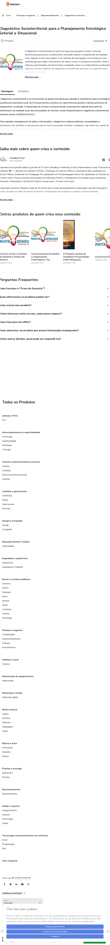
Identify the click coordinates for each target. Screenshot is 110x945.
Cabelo (5, 713)
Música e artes (9, 743)
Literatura (6, 609)
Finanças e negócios (12, 630)
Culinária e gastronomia (14, 491)
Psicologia (7, 617)
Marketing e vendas (12, 693)
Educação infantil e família (15, 541)
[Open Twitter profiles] (10, 884)
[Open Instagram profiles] (28, 884)
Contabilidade (8, 634)
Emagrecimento (9, 810)
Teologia (6, 449)
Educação (6, 592)
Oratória (6, 479)
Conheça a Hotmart (12, 893)
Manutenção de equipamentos (18, 676)
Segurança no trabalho (12, 567)
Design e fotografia (12, 520)
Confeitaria (7, 495)
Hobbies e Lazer (10, 659)
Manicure (6, 722)
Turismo (6, 664)
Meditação (7, 445)
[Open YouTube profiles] (22, 884)
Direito (5, 587)
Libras (5, 605)
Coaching (6, 470)
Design (5, 525)
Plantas (6, 777)
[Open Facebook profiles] (4, 884)
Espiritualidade (9, 441)
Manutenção (8, 680)
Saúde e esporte (11, 806)
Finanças (6, 643)
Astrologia (7, 436)
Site (4, 848)
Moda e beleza (9, 709)
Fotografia (7, 529)
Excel (4, 839)
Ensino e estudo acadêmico (16, 579)
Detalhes (23, 91)
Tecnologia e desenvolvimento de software (25, 835)
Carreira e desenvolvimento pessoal (21, 461)
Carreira (5, 466)
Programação (8, 844)
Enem (5, 596)
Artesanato (7, 747)
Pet (4, 420)
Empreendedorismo (11, 638)
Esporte (6, 814)
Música (5, 756)
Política (5, 613)
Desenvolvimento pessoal (14, 474)
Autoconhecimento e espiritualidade (21, 432)
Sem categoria (9, 860)
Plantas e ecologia (12, 768)
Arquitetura (7, 562)
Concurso (6, 583)
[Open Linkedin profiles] (16, 884)
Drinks (5, 500)
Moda (5, 731)
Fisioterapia (7, 819)
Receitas (6, 508)
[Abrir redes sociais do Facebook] (103, 160)
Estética (6, 718)
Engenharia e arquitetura (15, 558)
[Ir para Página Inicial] (13, 4)
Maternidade (8, 546)
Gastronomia (8, 504)
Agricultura (7, 772)
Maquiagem (7, 726)
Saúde (5, 823)
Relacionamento (9, 793)
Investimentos (9, 647)
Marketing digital (10, 697)
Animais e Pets (10, 415)
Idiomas (5, 600)
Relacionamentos (11, 789)
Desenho (6, 752)
